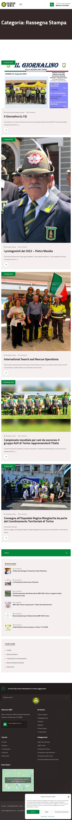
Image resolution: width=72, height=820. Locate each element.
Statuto (40, 721)
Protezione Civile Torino (45, 756)
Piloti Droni (10, 667)
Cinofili (9, 650)
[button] (68, 797)
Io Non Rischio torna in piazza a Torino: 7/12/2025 (30, 627)
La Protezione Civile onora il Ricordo (26, 582)
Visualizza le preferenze (61, 812)
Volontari (5, 752)
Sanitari (4, 745)
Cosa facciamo (42, 714)
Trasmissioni (6, 749)
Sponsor (40, 725)
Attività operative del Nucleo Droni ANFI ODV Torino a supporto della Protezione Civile (37, 594)
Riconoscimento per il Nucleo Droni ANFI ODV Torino (31, 616)
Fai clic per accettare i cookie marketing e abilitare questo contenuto (18, 780)
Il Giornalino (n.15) (15, 116)
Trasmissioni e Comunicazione (16, 658)
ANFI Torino (42, 745)
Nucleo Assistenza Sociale (15, 663)
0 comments (31, 112)
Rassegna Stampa (19, 112)
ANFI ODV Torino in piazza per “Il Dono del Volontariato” (32, 604)
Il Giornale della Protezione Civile (48, 759)
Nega (46, 812)
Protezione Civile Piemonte (46, 752)
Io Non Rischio (10, 112)
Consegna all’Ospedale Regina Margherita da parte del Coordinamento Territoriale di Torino (35, 520)
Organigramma (43, 718)
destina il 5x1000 (62, 5)
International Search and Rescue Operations (31, 359)
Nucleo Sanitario (12, 654)
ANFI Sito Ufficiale (44, 742)
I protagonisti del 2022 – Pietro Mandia (28, 251)
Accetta (33, 812)
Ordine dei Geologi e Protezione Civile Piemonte (30, 571)
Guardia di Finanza (44, 749)
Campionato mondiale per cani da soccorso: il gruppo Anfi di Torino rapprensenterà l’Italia (32, 441)
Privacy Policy (51, 816)
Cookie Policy (44, 816)
